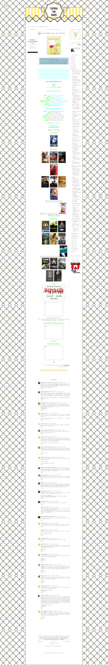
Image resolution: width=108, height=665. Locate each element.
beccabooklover (44, 491)
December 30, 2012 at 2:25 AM (57, 391)
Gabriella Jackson (44, 595)
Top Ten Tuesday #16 (76, 137)
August (73, 238)
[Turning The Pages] (32, 43)
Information (43, 559)
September (74, 236)
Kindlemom (43, 501)
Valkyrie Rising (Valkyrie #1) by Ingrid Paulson (76, 96)
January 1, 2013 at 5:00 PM (52, 523)
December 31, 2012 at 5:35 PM (58, 516)
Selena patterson (44, 564)
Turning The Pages (54, 12)
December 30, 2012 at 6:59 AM (58, 430)
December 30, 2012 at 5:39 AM (49, 423)
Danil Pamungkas (44, 611)
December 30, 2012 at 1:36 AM (60, 382)
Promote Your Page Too (32, 44)
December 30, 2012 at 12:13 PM (50, 482)
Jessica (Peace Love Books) (46, 447)
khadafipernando (44, 586)
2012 (72, 68)
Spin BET (42, 570)
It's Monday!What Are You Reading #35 (76, 108)
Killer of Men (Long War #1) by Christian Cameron (76, 121)
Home (29, 26)
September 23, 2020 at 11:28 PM (54, 611)
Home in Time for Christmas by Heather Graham (75, 181)
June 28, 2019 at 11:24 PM (53, 554)
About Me (33, 26)
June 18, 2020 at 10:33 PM (54, 595)
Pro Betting (43, 571)
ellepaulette (43, 523)
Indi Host (43, 544)
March (73, 246)
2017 (72, 60)
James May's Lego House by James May (75, 225)
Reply (42, 388)
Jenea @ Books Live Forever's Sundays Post (50, 442)
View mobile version (54, 643)
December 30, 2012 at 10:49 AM (61, 467)
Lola (42, 423)
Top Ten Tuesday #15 (76, 199)
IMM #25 (73, 87)
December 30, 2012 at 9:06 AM (50, 436)
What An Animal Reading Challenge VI (76, 163)
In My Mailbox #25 (55, 105)
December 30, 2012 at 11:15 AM (54, 475)
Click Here (43, 549)
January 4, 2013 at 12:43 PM (51, 529)
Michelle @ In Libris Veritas (47, 382)
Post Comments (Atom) (56, 646)
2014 (72, 65)
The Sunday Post (66, 366)
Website (42, 558)
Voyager (42, 580)
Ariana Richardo (44, 554)
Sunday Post (43, 398)
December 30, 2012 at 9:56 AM (57, 457)
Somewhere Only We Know (46, 457)
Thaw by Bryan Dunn (76, 203)
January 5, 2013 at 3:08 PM (53, 538)
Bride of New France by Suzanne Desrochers (76, 115)
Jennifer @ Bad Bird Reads (46, 430)
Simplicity (43, 581)
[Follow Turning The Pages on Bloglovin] (32, 40)
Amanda (42, 482)
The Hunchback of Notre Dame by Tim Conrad (76, 221)
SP (47, 461)
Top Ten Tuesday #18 (76, 71)
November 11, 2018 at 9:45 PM (51, 544)
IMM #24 (73, 118)
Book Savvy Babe (44, 475)
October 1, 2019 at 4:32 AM (52, 575)
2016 (72, 61)
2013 (72, 66)
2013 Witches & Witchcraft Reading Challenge (76, 145)
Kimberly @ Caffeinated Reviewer (48, 467)
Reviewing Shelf (44, 538)
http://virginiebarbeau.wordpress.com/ (46, 319)
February (74, 248)
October (74, 235)
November (74, 233)
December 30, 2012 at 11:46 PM (51, 507)
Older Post (67, 641)
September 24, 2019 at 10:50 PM (55, 564)
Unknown (42, 413)
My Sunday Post (44, 408)
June (73, 241)
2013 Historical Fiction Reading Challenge (76, 185)
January (74, 249)
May (73, 243)
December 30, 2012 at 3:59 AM (50, 413)
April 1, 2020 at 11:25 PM (53, 586)
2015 (72, 63)
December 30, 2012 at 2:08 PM (53, 491)
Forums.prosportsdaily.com (46, 604)
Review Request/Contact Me (42, 26)
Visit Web (43, 617)
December (74, 69)
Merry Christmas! (75, 104)
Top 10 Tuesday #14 (76, 218)
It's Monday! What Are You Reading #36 (76, 74)
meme (61, 366)
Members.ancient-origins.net (47, 590)
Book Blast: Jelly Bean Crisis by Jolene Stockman (76, 170)
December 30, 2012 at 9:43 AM (59, 447)
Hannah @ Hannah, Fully (46, 391)
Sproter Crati (44, 575)
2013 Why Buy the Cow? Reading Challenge (75, 149)
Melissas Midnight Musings (46, 516)
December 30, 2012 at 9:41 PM (51, 501)
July (73, 240)
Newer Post (40, 641)
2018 (72, 58)
